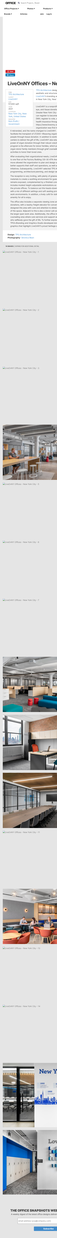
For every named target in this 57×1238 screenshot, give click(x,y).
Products (47, 8)
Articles (23, 14)
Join (42, 14)
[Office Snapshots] (9, 3)
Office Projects (10, 8)
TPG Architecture (16, 94)
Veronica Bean (27, 237)
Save (11, 71)
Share (11, 75)
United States (20, 116)
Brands (7, 14)
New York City (14, 113)
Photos (30, 8)
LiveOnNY (13, 99)
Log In (49, 14)
